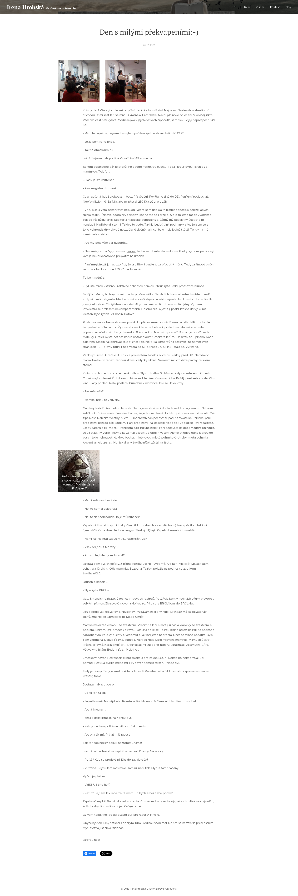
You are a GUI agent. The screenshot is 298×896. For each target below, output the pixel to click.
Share (91, 853)
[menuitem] (248, 7)
